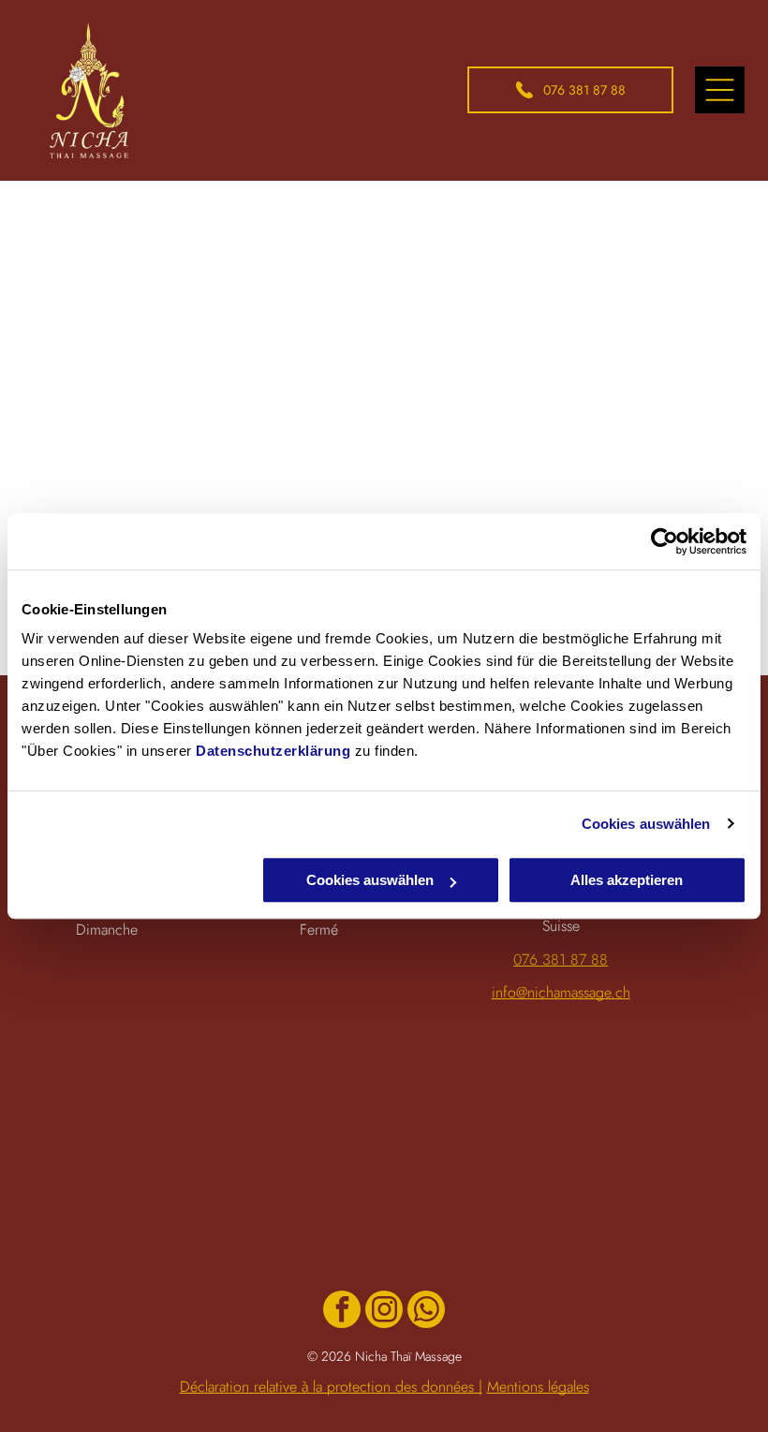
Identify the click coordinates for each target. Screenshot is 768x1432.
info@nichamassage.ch (561, 992)
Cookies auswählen (646, 824)
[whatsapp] (426, 1312)
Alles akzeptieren (626, 880)
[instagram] (384, 1312)
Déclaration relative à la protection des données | (331, 1386)
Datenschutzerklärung (273, 751)
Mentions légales (538, 1386)
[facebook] (342, 1312)
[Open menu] (720, 89)
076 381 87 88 (560, 959)
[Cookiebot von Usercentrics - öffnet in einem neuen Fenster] (664, 541)
